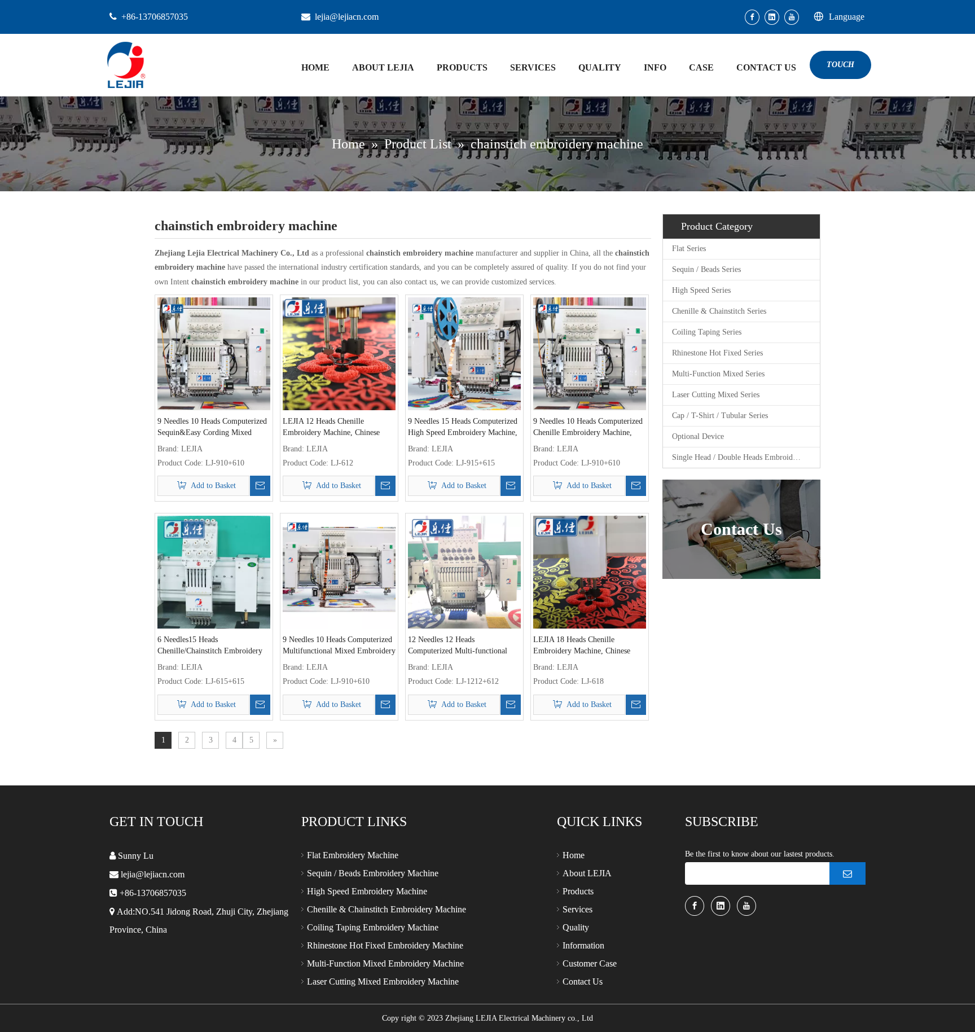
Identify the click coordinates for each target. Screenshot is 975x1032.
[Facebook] (752, 17)
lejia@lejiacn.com (347, 16)
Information (583, 945)
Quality (576, 927)
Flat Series (689, 248)
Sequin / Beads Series (706, 269)
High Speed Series (701, 290)
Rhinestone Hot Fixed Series (717, 353)
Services (577, 909)
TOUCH (840, 64)
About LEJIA (587, 873)
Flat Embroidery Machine (352, 855)
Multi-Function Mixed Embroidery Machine (385, 963)
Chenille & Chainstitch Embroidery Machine (386, 909)
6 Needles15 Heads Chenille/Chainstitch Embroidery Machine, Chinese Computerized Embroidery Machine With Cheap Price (211, 646)
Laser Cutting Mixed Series (715, 394)
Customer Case (590, 963)
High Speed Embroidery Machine (367, 891)
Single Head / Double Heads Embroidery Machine (746, 457)
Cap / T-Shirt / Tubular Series (720, 415)
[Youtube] (791, 17)
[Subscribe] (847, 873)
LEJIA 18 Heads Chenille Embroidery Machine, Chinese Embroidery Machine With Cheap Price (586, 646)
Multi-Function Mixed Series (718, 374)
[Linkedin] (772, 17)
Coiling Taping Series (706, 332)
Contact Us (583, 981)
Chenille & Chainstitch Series (719, 311)
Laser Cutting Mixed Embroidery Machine (383, 981)
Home (574, 855)
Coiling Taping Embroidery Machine (372, 927)
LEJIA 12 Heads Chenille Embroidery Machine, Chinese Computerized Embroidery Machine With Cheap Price (331, 427)
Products (578, 891)
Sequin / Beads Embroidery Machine (372, 873)
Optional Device (698, 436)
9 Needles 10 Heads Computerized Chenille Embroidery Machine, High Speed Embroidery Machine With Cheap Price (588, 427)
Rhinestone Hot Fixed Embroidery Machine (385, 945)
